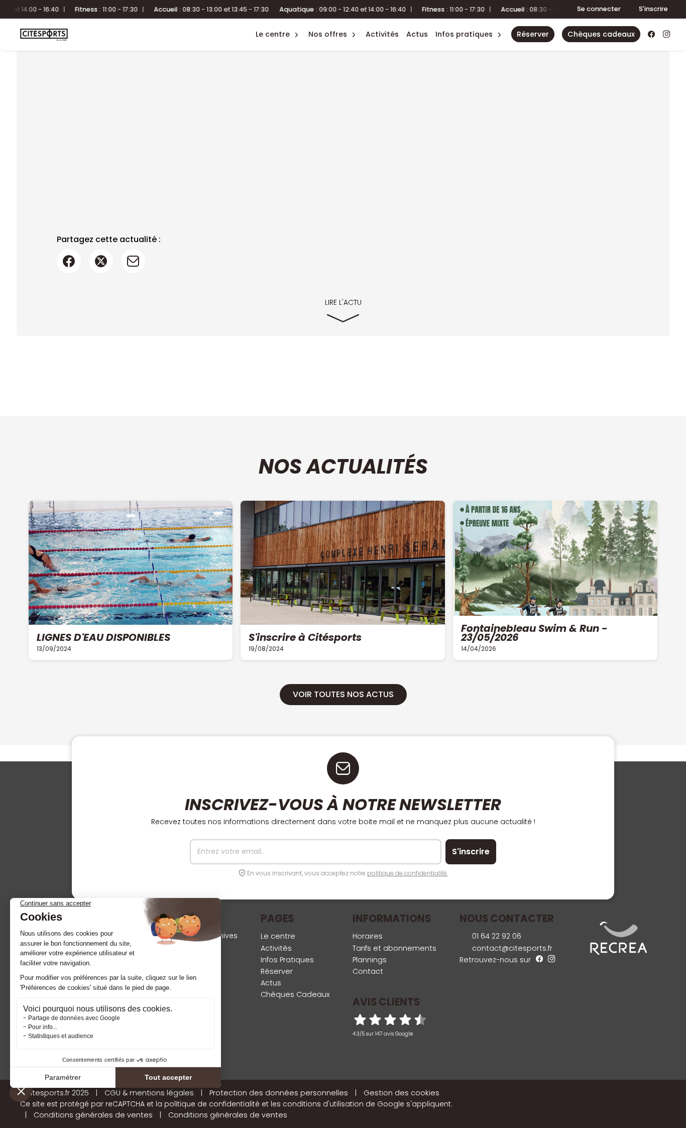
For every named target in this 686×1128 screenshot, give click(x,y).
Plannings (370, 960)
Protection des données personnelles (278, 1093)
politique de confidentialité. (407, 873)
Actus (417, 34)
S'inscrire (653, 9)
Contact (368, 971)
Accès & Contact (458, 20)
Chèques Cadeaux (295, 994)
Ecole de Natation (272, 20)
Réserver (277, 971)
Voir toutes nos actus (343, 694)
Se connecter (599, 9)
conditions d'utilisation (323, 1104)
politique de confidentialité (212, 1104)
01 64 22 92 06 (495, 936)
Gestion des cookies (401, 1093)
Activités (382, 34)
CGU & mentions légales (149, 1093)
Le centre (278, 936)
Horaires (368, 936)
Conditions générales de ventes (93, 1115)
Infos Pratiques (464, 34)
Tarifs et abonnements (394, 948)
